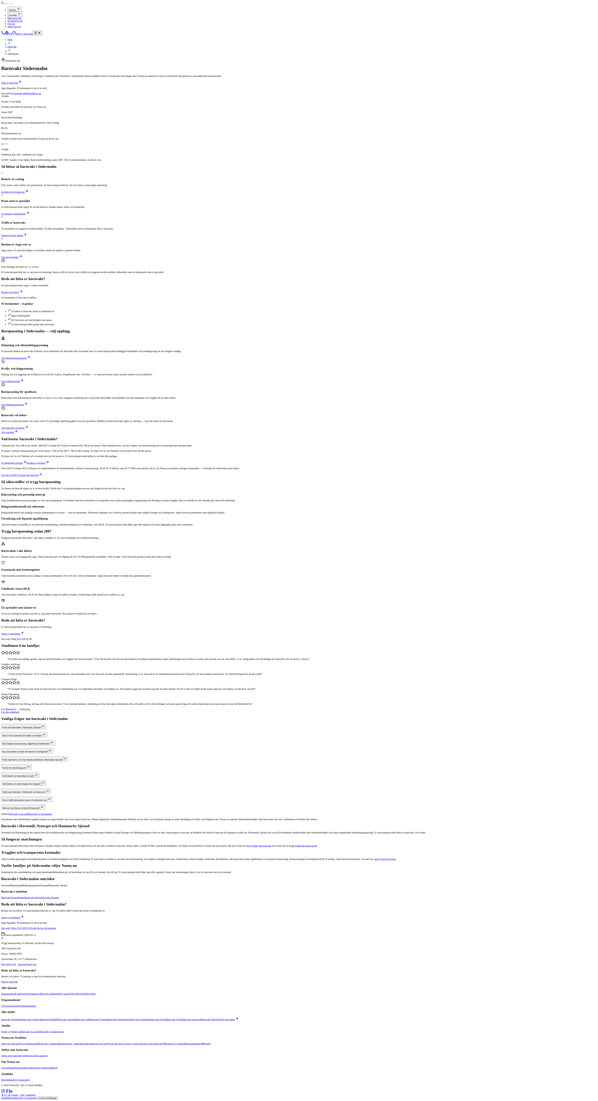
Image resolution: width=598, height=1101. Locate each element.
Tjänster (12, 10)
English (5, 1098)
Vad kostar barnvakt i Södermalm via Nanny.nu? (24, 792)
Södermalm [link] (13, 54)
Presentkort (19, 1068)
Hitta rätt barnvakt (10, 1043)
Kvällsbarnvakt (22, 993)
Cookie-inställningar (48, 1098)
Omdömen (52, 1068)
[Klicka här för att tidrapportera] (14, 34)
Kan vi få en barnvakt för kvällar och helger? (22, 735)
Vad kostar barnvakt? (152, 1043)
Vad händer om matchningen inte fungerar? (21, 784)
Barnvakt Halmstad (210, 1019)
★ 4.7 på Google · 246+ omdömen (18, 1095)
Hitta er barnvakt (24, 34)
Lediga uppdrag (40, 1055)
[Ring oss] (3, 34)
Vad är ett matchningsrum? (14, 768)
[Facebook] (7, 1092)
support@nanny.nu (27, 964)
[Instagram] (3, 1092)
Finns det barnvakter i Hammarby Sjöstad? (21, 727)
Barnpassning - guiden (69, 1043)
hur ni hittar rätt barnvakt (259, 846)
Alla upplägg (7, 432)
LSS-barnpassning (10, 1006)
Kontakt (29, 1068)
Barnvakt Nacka (33, 897)
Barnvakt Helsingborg (119, 1019)
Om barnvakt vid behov (13, 428)
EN (10, 34)
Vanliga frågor (40, 1068)
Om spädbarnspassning (12, 404)
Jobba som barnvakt (11, 1055)
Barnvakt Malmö (48, 1019)
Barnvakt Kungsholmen (13, 897)
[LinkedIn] (10, 1092)
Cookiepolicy (23, 1080)
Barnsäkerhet (87, 1043)
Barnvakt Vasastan (50, 897)
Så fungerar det (14, 21)
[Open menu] (37, 33)
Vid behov (75, 993)
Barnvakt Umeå (174, 1019)
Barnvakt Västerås (99, 1019)
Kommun (31, 1006)
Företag (23, 1006)
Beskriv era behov (10, 292)
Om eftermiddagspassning (14, 358)
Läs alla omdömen (10, 712)
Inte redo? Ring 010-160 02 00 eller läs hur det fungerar (28, 928)
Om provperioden (10, 257)
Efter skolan (64, 993)
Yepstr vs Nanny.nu (11, 1031)
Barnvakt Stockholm (11, 1019)
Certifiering (26, 1055)
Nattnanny (35, 993)
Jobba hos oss (14, 26)
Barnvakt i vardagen (48, 1043)
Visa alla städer (227, 1019)
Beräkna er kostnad (35, 463)
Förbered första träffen (12, 235)
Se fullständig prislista (12, 463)
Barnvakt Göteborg (30, 1019)
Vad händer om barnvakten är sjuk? (18, 776)
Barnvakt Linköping (140, 1019)
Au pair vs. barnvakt (132, 1043)
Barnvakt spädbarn (49, 993)
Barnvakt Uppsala (66, 1019)
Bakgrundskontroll (193, 1043)
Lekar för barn (100, 1043)
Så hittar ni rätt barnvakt (13, 192)
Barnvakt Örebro (158, 1019)
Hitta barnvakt (14, 18)
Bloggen (206, 1043)
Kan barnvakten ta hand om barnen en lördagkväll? (25, 751)
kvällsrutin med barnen (306, 846)
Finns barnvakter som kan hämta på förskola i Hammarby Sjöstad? (32, 760)
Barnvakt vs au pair (18, 814)
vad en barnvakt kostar (385, 859)
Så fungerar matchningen (13, 214)
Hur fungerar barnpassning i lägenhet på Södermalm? (26, 744)
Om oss (11, 23)
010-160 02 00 (8, 964)
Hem (9, 39)
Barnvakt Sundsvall (191, 1019)
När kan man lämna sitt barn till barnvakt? (21, 808)
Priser (29, 93)
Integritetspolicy (9, 1080)
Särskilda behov (88, 993)
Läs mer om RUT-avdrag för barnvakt (20, 475)
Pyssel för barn (115, 1043)
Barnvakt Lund (82, 1019)
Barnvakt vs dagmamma (40, 814)
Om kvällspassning (10, 381)
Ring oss (37, 93)
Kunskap (13, 15)
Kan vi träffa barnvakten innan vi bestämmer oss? (24, 800)
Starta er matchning (10, 633)
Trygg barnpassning (28, 1043)
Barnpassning (8, 993)
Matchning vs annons (173, 1043)
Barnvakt (12, 46)
